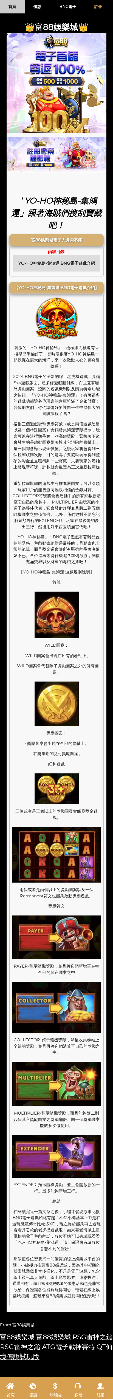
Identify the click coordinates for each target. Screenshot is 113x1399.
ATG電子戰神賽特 (68, 1347)
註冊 (98, 6)
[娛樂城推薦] (56, 154)
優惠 (37, 6)
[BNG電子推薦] (56, 83)
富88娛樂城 (17, 1337)
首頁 (12, 6)
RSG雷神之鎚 (92, 1337)
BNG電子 (68, 6)
